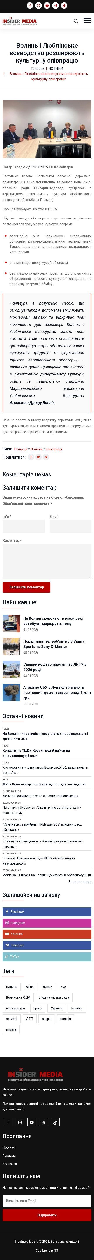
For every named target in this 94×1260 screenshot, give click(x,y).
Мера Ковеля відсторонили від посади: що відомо (44, 784)
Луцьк (47, 987)
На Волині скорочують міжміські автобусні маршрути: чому (53, 621)
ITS (56, 1250)
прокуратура (15, 1008)
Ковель (76, 1008)
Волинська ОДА (18, 997)
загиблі (11, 1019)
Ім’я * (7, 517)
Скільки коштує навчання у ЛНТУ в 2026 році (55, 667)
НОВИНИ (56, 68)
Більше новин (79, 882)
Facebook (17, 911)
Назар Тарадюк (15, 167)
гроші (38, 1008)
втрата (11, 1029)
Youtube (16, 934)
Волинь (37, 449)
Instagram (17, 923)
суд (63, 987)
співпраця (54, 449)
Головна (37, 68)
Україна (56, 1008)
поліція (65, 1019)
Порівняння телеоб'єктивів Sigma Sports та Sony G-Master (53, 644)
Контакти (10, 1164)
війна (30, 987)
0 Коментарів (62, 167)
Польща (20, 449)
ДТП (29, 1019)
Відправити (47, 1215)
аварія (46, 1019)
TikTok (14, 956)
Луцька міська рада (54, 997)
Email (54, 517)
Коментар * (12, 540)
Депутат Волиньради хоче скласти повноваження (40, 796)
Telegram (17, 945)
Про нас (9, 1147)
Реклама (9, 1156)
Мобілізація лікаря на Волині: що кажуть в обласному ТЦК (47, 875)
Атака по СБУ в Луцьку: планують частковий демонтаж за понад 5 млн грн (57, 692)
